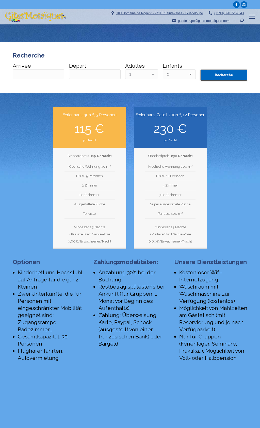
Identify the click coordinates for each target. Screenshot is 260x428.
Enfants (172, 66)
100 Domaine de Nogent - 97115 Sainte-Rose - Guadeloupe (159, 13)
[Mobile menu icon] (252, 17)
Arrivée (22, 66)
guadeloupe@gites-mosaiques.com (204, 21)
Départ (77, 66)
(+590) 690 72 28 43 (229, 13)
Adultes (135, 66)
